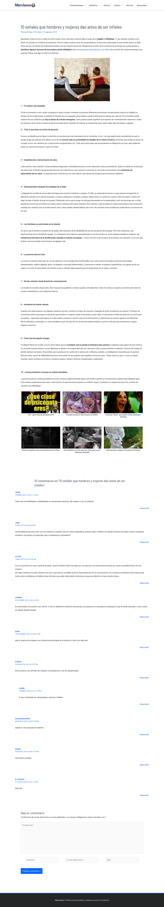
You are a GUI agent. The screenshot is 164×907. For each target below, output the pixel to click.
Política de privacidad (74, 900)
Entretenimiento (76, 5)
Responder (144, 508)
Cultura (117, 5)
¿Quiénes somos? (92, 900)
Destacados (142, 5)
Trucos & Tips (26, 32)
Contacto (105, 900)
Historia (107, 5)
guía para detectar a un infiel (97, 49)
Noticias (129, 5)
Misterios (93, 5)
